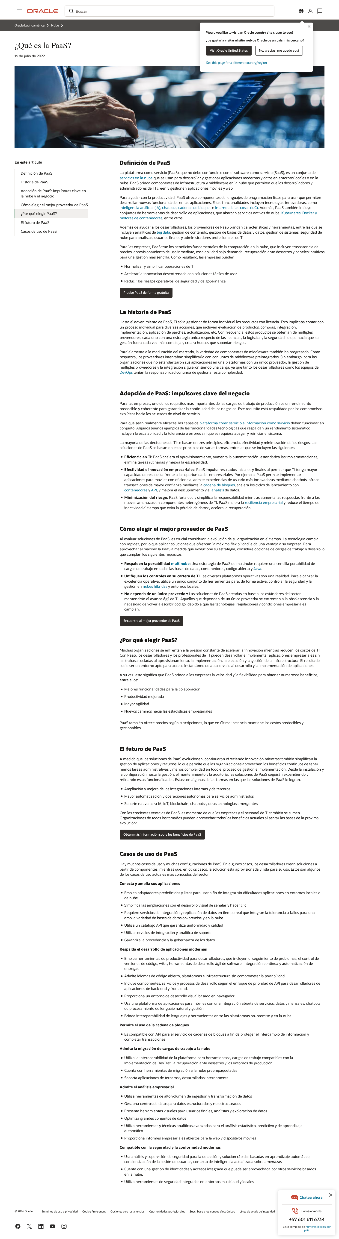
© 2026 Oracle (24, 1211)
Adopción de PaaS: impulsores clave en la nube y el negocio (53, 193)
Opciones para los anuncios (127, 1211)
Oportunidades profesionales (167, 1211)
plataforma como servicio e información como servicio (244, 422)
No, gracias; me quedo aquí (279, 50)
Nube (55, 25)
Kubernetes (290, 212)
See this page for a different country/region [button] (236, 62)
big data (163, 232)
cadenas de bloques (194, 207)
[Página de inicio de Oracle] (42, 11)
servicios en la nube (136, 177)
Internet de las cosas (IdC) (236, 207)
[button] (19, 11)
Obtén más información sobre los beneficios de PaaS (162, 834)
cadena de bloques (219, 484)
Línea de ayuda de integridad (257, 1211)
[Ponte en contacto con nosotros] (319, 11)
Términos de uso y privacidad (60, 1211)
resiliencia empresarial (264, 502)
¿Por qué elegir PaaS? (39, 213)
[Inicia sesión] (310, 11)
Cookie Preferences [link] (94, 1211)
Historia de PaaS (34, 181)
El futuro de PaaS (35, 222)
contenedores (135, 489)
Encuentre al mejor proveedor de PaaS (151, 620)
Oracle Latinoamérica (30, 25)
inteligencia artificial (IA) (140, 207)
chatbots (169, 207)
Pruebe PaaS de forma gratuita (146, 292)
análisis (217, 489)
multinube (180, 563)
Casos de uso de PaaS (39, 231)
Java (257, 568)
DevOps (126, 372)
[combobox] (169, 11)
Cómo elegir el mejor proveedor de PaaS (54, 204)
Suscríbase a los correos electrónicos (212, 1211)
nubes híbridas (155, 586)
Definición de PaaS (36, 173)
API (154, 489)
